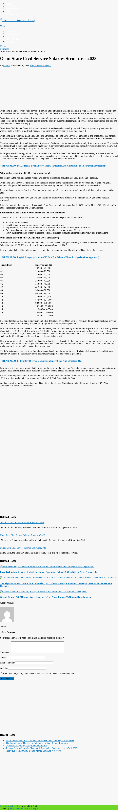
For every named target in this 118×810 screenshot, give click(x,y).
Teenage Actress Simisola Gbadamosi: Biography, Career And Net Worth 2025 (41, 748)
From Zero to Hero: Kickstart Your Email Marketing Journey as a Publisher (40, 740)
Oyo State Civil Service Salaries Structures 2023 (22, 522)
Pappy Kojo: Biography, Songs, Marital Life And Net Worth (33, 751)
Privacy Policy (12, 39)
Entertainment (12, 8)
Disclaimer (11, 36)
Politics (9, 11)
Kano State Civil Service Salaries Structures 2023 (22, 535)
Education (10, 6)
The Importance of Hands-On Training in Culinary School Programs (37, 743)
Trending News (13, 14)
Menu (2, 26)
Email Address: (7, 662)
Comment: (5, 652)
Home (8, 3)
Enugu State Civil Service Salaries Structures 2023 (23, 548)
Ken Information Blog (10, 806)
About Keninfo (13, 31)
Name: (3, 657)
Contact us (10, 41)
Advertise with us (14, 33)
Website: (4, 668)
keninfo (6, 65)
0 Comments (45, 65)
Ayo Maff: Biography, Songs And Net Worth (26, 745)
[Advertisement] (59, 87)
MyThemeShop (17, 808)
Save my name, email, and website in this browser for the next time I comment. (38, 673)
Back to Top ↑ (31, 808)
